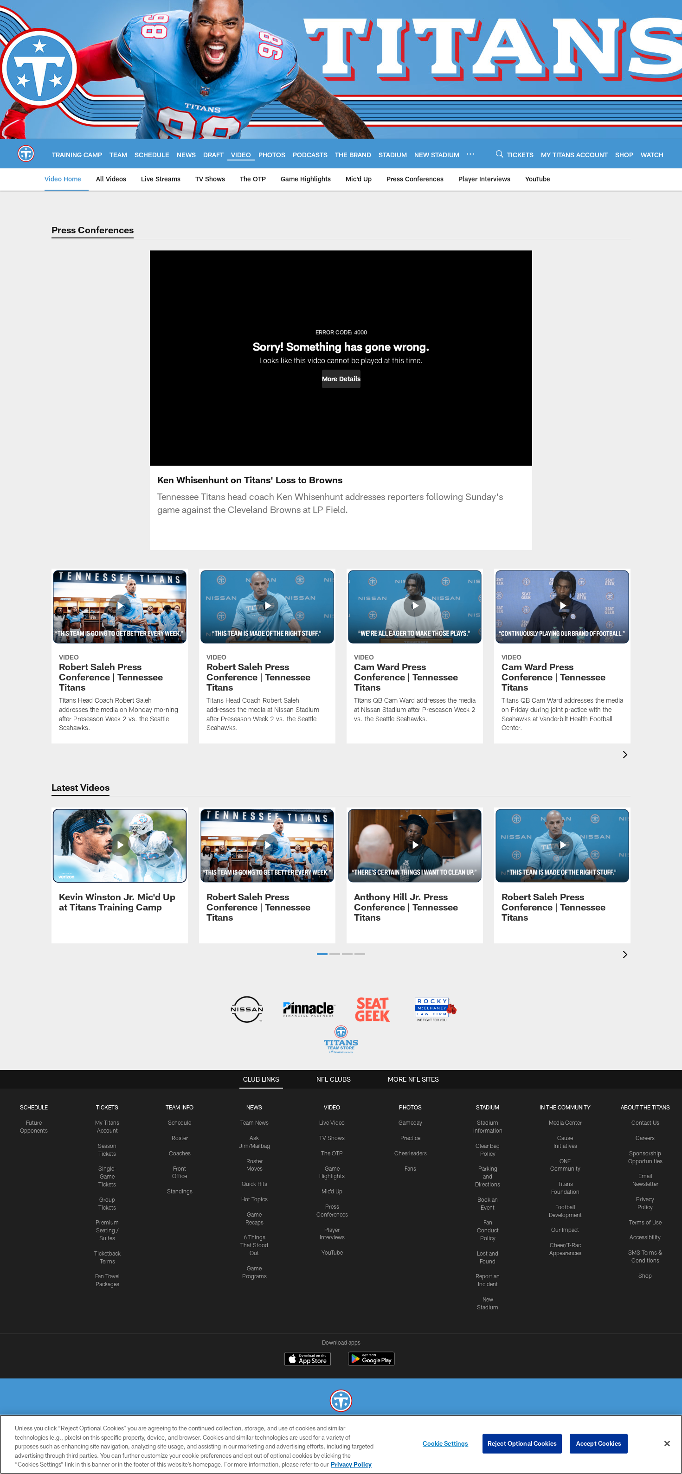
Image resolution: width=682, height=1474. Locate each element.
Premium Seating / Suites (107, 1230)
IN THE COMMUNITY (565, 1107)
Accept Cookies (598, 1443)
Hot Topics (254, 1199)
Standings (180, 1191)
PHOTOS (410, 1107)
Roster (180, 1137)
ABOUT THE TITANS (645, 1107)
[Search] (499, 153)
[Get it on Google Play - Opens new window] (371, 1363)
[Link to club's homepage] (26, 153)
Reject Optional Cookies (522, 1443)
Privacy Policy (351, 1464)
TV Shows (332, 1137)
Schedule (34, 1107)
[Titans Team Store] (340, 1040)
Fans (410, 1168)
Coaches (180, 1153)
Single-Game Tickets (107, 1176)
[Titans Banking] (309, 1010)
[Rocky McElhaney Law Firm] (435, 1010)
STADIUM (487, 1107)
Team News (254, 1122)
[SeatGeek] (372, 1010)
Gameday (410, 1122)
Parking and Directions (487, 1176)
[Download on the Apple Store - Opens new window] (307, 1360)
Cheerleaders (410, 1153)
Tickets (107, 1107)
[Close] (667, 1444)
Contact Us (645, 1122)
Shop (645, 1275)
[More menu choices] (470, 154)
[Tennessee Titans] (341, 1402)
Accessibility (645, 1237)
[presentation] (627, 756)
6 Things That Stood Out (254, 1245)
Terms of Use (645, 1222)
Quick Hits (254, 1183)
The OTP (332, 1153)
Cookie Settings (445, 1443)
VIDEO (332, 1107)
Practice (410, 1137)
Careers (645, 1137)
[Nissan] (246, 1010)
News (254, 1107)
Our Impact (565, 1229)
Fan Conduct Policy (488, 1230)
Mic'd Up (332, 1191)
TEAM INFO (179, 1107)
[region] (341, 1444)
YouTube (332, 1252)
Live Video (332, 1122)
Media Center (565, 1122)
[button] (341, 379)
